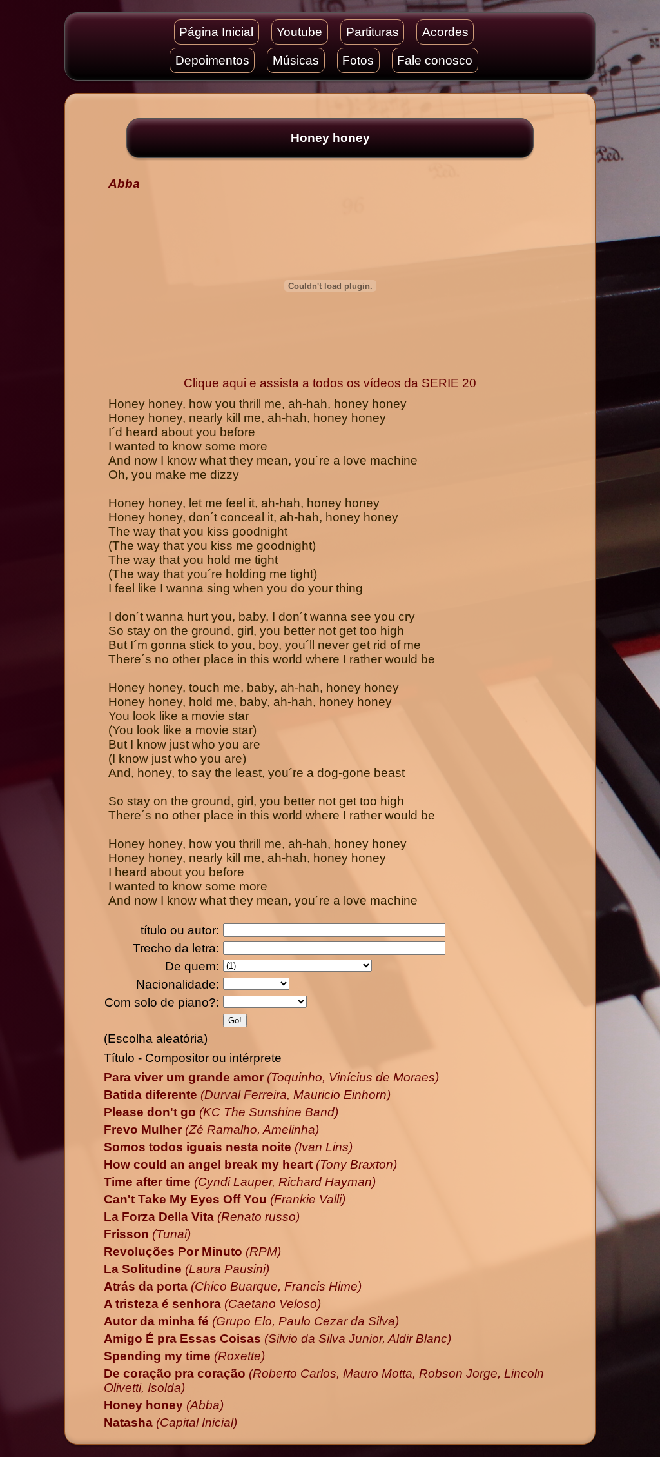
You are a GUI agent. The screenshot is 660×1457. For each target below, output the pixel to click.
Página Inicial (216, 32)
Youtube (299, 32)
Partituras (372, 32)
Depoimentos (212, 60)
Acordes (445, 32)
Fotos (358, 60)
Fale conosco (434, 60)
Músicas (296, 60)
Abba (124, 183)
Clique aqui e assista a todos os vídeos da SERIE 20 (330, 383)
